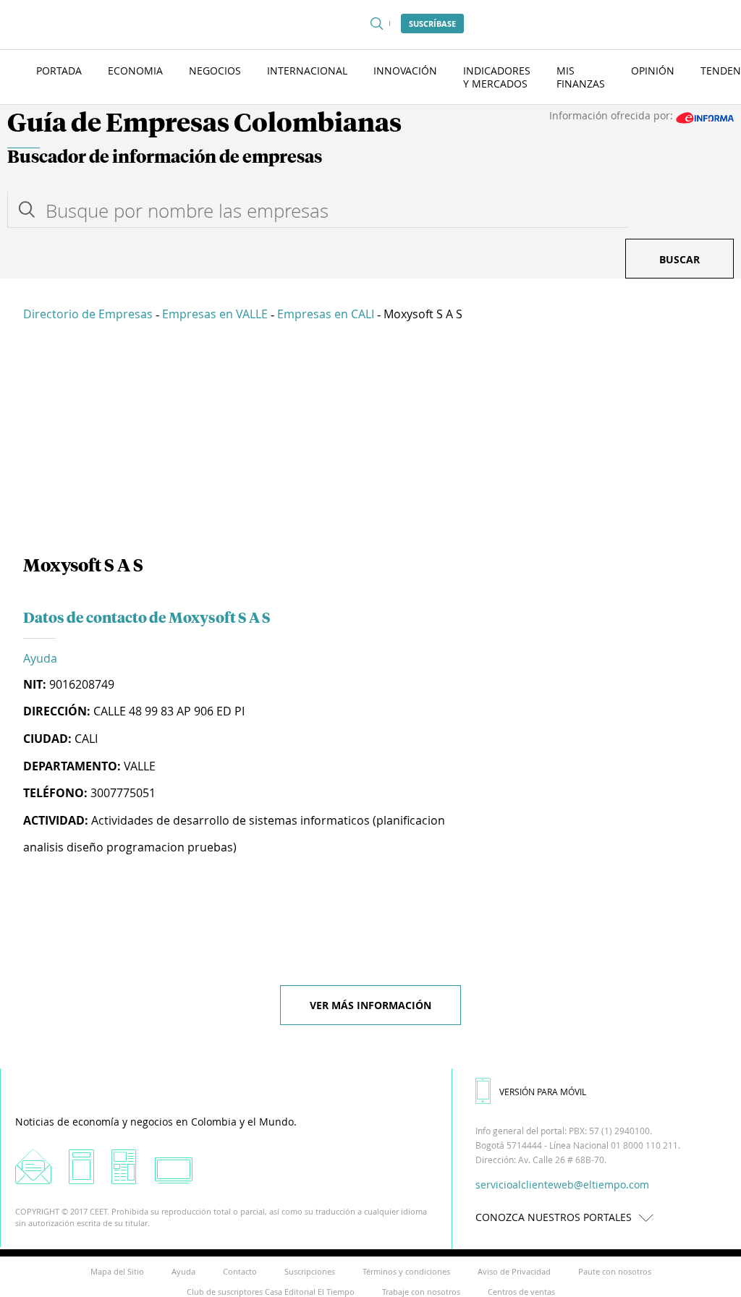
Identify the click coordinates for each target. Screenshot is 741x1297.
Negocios (215, 70)
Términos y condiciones (406, 1271)
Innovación (405, 70)
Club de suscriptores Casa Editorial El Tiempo (271, 1291)
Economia (135, 70)
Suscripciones (309, 1271)
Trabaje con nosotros (421, 1291)
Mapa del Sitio (117, 1271)
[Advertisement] (370, 441)
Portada (59, 70)
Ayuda (40, 658)
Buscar (679, 259)
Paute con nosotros (614, 1271)
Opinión (652, 70)
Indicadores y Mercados (496, 77)
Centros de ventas (521, 1291)
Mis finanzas (580, 77)
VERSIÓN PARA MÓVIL (542, 1091)
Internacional (307, 70)
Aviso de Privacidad (514, 1271)
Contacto (240, 1271)
